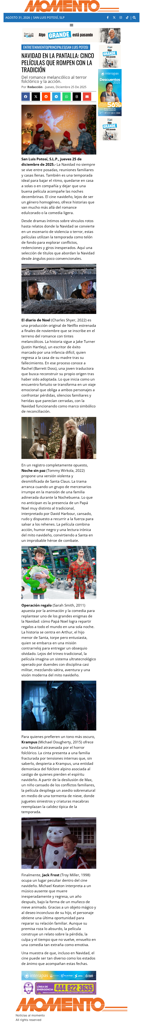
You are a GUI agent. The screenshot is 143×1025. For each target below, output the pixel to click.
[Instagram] (120, 17)
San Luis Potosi (77, 47)
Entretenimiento (35, 47)
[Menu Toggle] (71, 25)
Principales (56, 47)
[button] (134, 17)
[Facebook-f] (107, 17)
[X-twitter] (114, 17)
